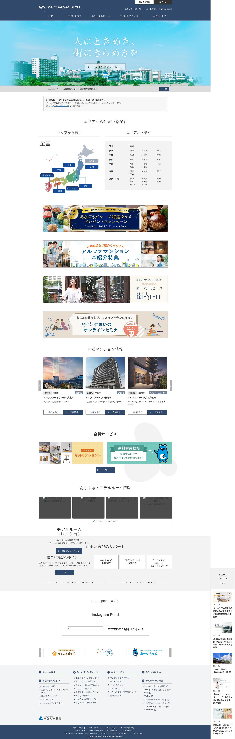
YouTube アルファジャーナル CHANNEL (157, 708)
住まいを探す (48, 672)
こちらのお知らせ (61, 106)
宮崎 (159, 182)
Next (171, 385)
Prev (39, 385)
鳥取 (132, 164)
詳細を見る (53, 412)
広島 (132, 167)
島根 (145, 164)
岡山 (159, 164)
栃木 (145, 150)
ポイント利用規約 (127, 728)
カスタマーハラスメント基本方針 (116, 733)
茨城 (132, 150)
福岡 (132, 179)
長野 (145, 155)
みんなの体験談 (82, 695)
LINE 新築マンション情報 (155, 700)
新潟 (132, 155)
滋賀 (145, 159)
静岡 (159, 155)
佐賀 (145, 179)
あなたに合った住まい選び (87, 678)
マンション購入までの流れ (87, 685)
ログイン (162, 2)
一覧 (165, 89)
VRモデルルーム (48, 700)
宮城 (132, 146)
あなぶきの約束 (48, 686)
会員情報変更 (115, 695)
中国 (59, 170)
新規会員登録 (144, 2)
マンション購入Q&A (84, 688)
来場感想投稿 (115, 681)
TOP (223, 583)
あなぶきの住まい (51, 680)
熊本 (132, 182)
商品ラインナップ (49, 696)
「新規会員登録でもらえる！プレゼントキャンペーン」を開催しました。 (94, 89)
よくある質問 (151, 9)
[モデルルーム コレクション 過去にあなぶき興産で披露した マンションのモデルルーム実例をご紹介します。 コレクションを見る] (105, 521)
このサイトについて (133, 9)
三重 (132, 159)
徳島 (145, 171)
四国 (60, 191)
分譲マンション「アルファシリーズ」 (54, 691)
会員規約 (128, 731)
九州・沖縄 (48, 175)
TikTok (147, 696)
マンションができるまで (51, 703)
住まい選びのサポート (88, 672)
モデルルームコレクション (87, 692)
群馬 (159, 150)
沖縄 (145, 185)
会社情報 (138, 733)
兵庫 (159, 159)
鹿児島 (132, 185)
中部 (70, 165)
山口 (145, 167)
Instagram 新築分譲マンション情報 (157, 691)
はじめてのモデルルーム (86, 703)
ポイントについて (117, 688)
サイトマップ (80, 731)
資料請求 (74, 412)
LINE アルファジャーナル (155, 703)
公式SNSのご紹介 (154, 680)
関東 (86, 186)
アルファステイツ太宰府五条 (100, 397)
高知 (132, 174)
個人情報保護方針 (113, 731)
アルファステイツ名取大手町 (142, 397)
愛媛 (159, 171)
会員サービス (117, 672)
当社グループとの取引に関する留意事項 (82, 733)
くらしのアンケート (118, 685)
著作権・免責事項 (96, 731)
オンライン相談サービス (86, 699)
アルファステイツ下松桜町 (56, 397)
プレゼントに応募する (119, 678)
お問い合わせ (166, 9)
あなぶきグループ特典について (123, 692)
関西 (73, 188)
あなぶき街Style (154, 672)
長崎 (159, 179)
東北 (92, 167)
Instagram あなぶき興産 (155, 686)
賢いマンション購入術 (85, 681)
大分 (145, 182)
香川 (132, 171)
